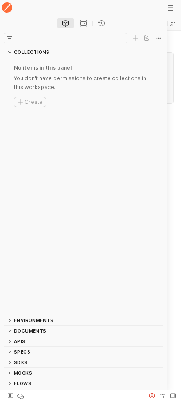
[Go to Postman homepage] (7, 8)
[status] (21, 395)
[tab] (65, 23)
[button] (173, 23)
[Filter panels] (9, 38)
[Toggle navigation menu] (170, 8)
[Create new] (135, 38)
